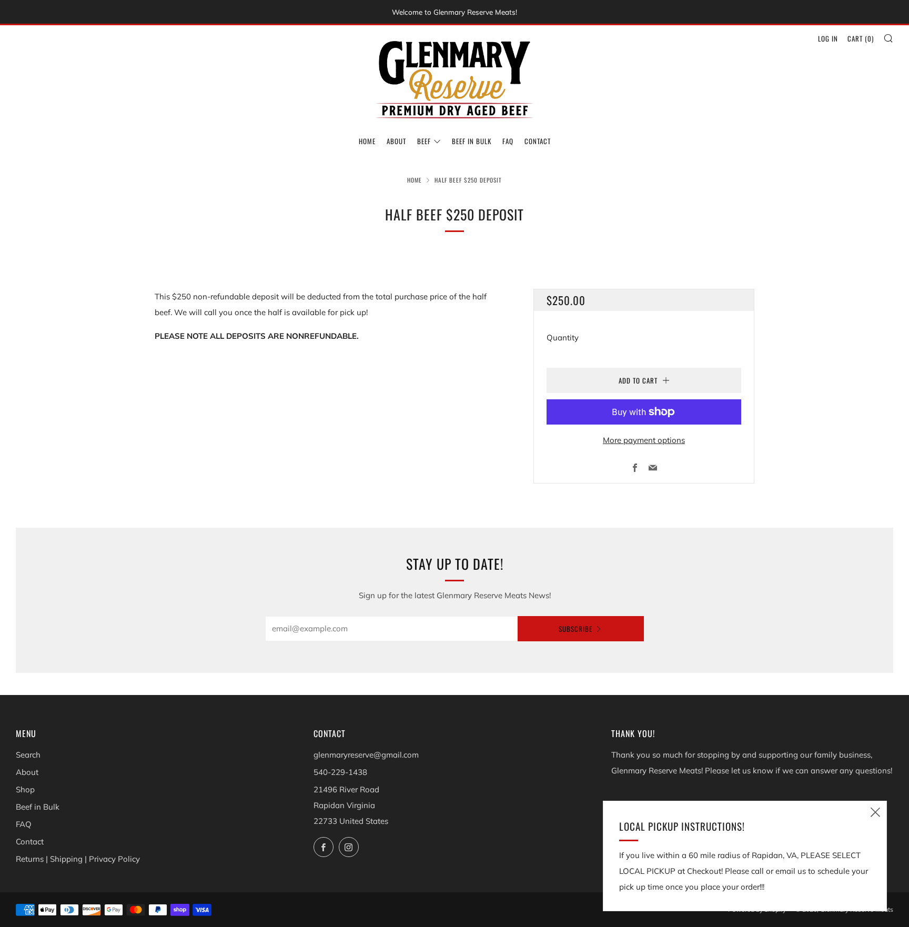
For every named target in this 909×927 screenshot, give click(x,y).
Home (367, 141)
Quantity (563, 337)
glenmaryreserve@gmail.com (366, 755)
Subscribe (575, 628)
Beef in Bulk (471, 141)
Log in (828, 38)
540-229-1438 (340, 772)
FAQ (507, 141)
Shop (25, 789)
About (396, 141)
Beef (424, 141)
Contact (537, 141)
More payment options (644, 440)
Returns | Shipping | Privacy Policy (78, 859)
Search (28, 755)
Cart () (860, 38)
